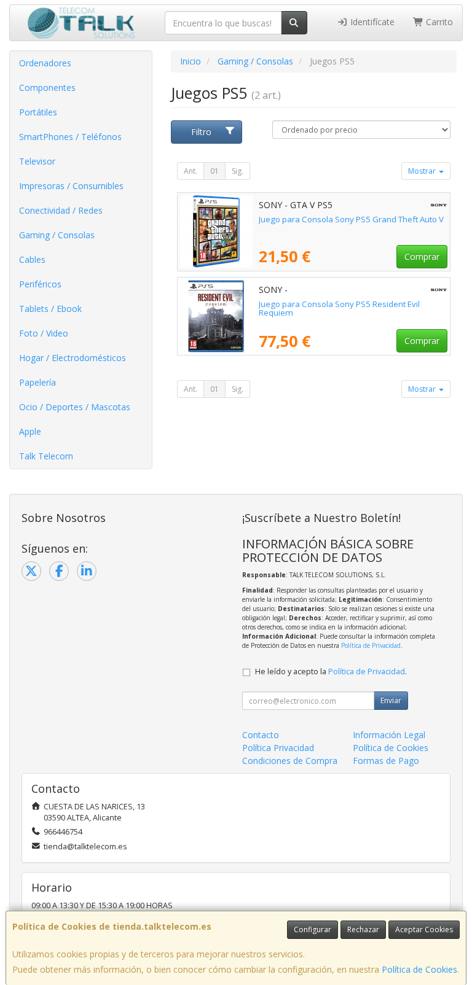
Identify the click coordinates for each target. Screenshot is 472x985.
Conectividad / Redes (61, 210)
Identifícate (371, 22)
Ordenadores (45, 63)
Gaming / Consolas (57, 235)
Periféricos (40, 284)
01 (214, 171)
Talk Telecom (46, 456)
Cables (32, 259)
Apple (30, 431)
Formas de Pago (386, 760)
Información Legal (389, 735)
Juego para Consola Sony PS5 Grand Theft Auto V (351, 219)
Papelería (37, 382)
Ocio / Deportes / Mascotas (74, 407)
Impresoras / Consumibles (71, 186)
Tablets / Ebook (50, 308)
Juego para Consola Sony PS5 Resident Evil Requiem (339, 308)
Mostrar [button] (423, 171)
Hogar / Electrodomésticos (72, 358)
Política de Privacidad (371, 645)
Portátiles (38, 112)
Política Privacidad (278, 747)
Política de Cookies (419, 969)
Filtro (201, 132)
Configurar (312, 929)
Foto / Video (43, 333)
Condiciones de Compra (289, 760)
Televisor (37, 161)
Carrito (438, 22)
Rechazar (363, 929)
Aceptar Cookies (424, 929)
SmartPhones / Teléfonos (70, 136)
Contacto (260, 735)
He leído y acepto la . (331, 671)
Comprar (421, 256)
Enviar (390, 700)
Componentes (47, 87)
